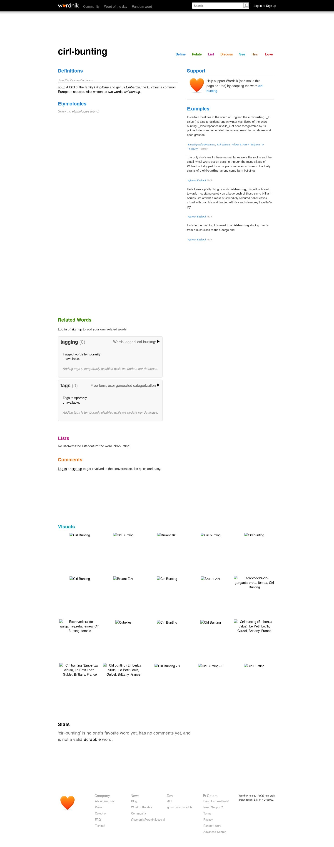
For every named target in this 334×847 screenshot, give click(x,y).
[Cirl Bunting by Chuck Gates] (80, 534)
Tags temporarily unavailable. (75, 400)
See (242, 54)
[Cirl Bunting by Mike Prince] (167, 621)
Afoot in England (197, 180)
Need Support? (213, 807)
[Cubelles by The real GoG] (123, 621)
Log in (62, 329)
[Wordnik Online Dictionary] (68, 5)
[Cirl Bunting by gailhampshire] (80, 578)
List (211, 54)
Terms (207, 813)
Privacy (208, 819)
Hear (255, 54)
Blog (134, 801)
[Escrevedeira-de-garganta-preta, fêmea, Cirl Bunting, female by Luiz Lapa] (79, 625)
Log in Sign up (265, 5)
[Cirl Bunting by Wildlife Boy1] (254, 665)
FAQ (98, 819)
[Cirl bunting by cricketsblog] (211, 534)
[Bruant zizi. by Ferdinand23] (167, 534)
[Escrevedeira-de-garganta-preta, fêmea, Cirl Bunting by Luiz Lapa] (254, 582)
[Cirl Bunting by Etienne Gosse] (167, 578)
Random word (142, 6)
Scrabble (92, 739)
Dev (170, 795)
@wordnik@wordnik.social (148, 819)
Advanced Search (214, 832)
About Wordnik (104, 801)
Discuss (226, 54)
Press (98, 807)
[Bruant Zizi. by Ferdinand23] (123, 578)
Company (102, 795)
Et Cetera (210, 795)
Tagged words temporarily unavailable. (81, 356)
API (169, 801)
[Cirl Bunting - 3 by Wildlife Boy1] (167, 665)
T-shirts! (100, 825)
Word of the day (115, 6)
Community (91, 6)
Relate (197, 54)
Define (181, 54)
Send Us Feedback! (216, 801)
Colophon (101, 813)
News (135, 795)
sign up (77, 329)
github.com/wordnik (179, 807)
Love (269, 54)
